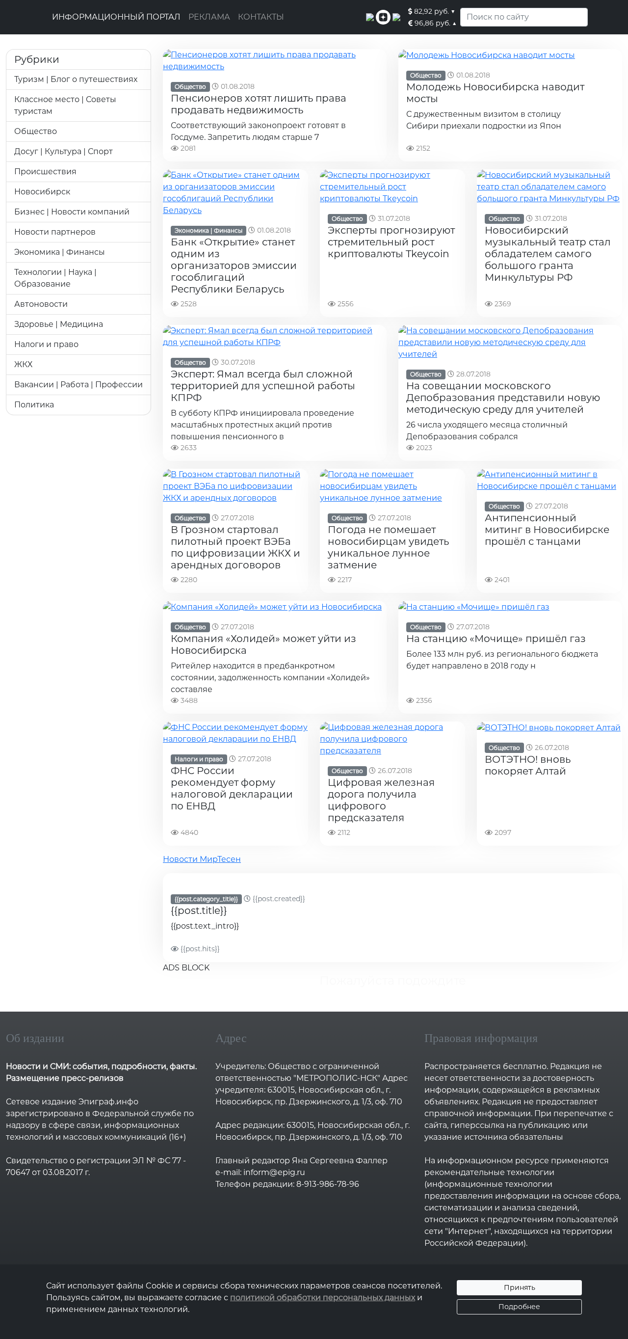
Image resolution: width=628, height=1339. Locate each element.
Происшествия (45, 171)
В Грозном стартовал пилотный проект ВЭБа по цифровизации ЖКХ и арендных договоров (235, 547)
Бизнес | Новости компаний (72, 211)
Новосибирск (42, 191)
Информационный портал (116, 17)
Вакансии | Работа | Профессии (78, 384)
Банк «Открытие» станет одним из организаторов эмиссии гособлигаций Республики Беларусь (234, 265)
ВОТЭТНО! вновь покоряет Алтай (528, 765)
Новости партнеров (55, 232)
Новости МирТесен (202, 859)
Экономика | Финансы (59, 252)
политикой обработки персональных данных (322, 1297)
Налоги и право (46, 344)
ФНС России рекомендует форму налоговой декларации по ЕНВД (232, 788)
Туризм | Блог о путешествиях (75, 79)
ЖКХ (23, 364)
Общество (35, 131)
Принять (519, 1287)
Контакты (261, 17)
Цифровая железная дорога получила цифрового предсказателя (381, 800)
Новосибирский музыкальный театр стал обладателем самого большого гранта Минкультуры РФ (548, 253)
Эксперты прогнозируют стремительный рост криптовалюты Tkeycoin (391, 242)
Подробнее (519, 1306)
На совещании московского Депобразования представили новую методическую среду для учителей (503, 397)
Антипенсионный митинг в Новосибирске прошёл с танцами (547, 529)
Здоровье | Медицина (58, 324)
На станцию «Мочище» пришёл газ (496, 638)
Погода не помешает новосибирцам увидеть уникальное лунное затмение (388, 547)
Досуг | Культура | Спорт (63, 151)
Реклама (209, 17)
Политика (34, 404)
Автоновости (41, 304)
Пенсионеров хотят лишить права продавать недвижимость (258, 104)
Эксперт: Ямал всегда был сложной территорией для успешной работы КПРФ (263, 385)
